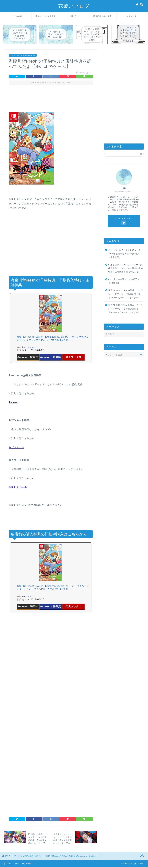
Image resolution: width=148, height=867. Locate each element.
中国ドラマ (74, 16)
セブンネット (16, 447)
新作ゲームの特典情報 (45, 16)
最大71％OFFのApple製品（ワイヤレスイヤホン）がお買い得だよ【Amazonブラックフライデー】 (125, 309)
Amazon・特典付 (27, 357)
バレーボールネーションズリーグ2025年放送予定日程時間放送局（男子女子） (124, 253)
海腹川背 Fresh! (18, 487)
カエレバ (31, 347)
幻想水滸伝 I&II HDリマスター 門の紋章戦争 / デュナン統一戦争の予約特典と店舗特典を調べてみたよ (125, 268)
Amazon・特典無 (50, 357)
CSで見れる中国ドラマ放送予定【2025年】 (123, 281)
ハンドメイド (131, 16)
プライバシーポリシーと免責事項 (20, 863)
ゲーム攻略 (17, 16)
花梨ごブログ (74, 6)
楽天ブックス (73, 357)
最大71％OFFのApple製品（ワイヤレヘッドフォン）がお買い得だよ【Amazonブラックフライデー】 (125, 294)
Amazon (13, 402)
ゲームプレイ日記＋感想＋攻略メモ (23, 55)
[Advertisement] (51, 100)
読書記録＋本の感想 (102, 16)
